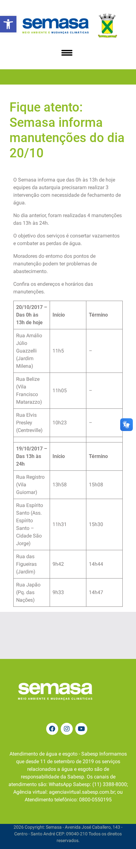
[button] (8, 24)
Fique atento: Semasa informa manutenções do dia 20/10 (67, 130)
